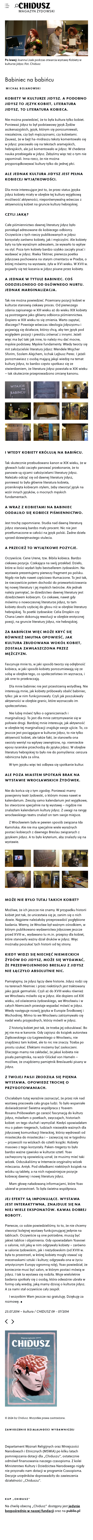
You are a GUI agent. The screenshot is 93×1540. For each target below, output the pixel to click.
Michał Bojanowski (23, 88)
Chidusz (35, 6)
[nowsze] (6, 1321)
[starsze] (12, 1321)
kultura (28, 1311)
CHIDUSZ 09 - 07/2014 (53, 1311)
